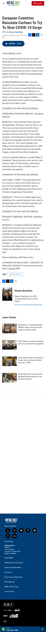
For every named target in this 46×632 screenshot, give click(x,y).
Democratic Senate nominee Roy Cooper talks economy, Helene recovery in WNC (30, 360)
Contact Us (8, 572)
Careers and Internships (12, 567)
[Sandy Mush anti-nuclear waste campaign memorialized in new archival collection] (9, 378)
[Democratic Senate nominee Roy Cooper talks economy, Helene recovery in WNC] (9, 361)
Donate (39, 3)
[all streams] (43, 629)
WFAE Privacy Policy (11, 587)
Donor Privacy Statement (13, 577)
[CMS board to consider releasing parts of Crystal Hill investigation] (9, 345)
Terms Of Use (9, 591)
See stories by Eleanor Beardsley (28, 304)
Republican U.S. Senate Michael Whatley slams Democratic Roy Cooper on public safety (30, 327)
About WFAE (8, 558)
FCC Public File (9, 582)
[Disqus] (23, 426)
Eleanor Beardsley (16, 32)
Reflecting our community (13, 563)
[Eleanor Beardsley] (7, 294)
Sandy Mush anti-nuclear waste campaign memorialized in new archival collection (30, 376)
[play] (3, 629)
